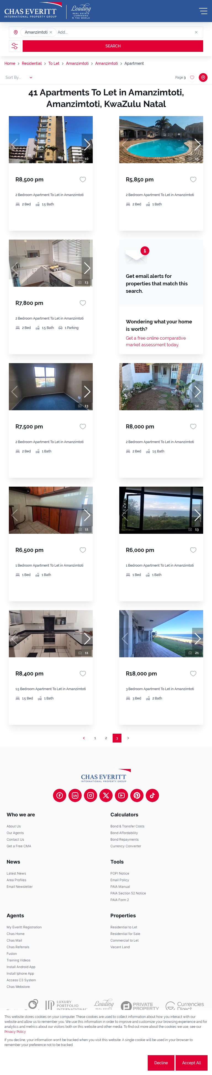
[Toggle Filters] (14, 46)
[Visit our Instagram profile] (90, 795)
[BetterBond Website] (23, 1006)
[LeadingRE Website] (104, 1006)
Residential (32, 63)
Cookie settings (126, 1063)
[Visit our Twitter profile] (106, 795)
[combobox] (79, 32)
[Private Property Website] (140, 1006)
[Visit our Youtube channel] (121, 795)
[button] (51, 32)
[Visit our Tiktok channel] (152, 795)
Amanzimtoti (77, 63)
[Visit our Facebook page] (59, 795)
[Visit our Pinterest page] (137, 795)
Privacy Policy (15, 1032)
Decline (161, 1063)
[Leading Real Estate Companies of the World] (81, 11)
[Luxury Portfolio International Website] (66, 1006)
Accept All (191, 1063)
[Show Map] (203, 77)
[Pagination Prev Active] (84, 738)
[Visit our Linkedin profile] (75, 795)
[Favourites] (83, 179)
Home (9, 63)
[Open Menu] (203, 11)
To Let (53, 63)
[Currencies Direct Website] (185, 1006)
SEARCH (113, 46)
